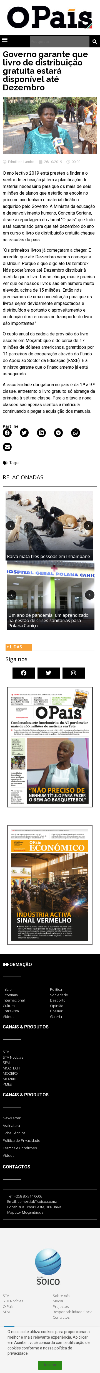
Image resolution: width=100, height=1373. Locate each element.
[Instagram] (73, 673)
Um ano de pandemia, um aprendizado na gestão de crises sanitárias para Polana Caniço (48, 620)
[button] (4, 39)
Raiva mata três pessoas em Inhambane (48, 556)
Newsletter (12, 1117)
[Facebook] (23, 673)
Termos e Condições (20, 1147)
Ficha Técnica (14, 1132)
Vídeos (8, 1155)
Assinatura (11, 1125)
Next (88, 525)
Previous (10, 525)
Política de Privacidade (21, 1140)
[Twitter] (49, 673)
